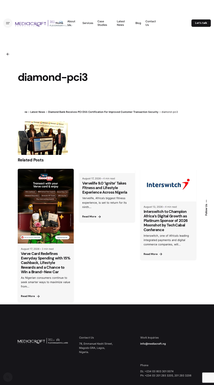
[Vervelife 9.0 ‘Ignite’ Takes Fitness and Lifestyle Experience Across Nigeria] (107, 171)
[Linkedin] (21, 121)
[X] (21, 115)
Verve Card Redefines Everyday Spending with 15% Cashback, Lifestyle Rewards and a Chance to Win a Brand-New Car (45, 262)
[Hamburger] (8, 23)
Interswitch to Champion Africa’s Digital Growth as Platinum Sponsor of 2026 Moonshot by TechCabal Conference (166, 220)
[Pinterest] (21, 127)
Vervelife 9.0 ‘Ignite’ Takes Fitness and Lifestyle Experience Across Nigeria (104, 188)
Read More (28, 296)
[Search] (8, 377)
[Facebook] (21, 109)
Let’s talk (201, 23)
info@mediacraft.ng (153, 343)
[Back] (8, 54)
